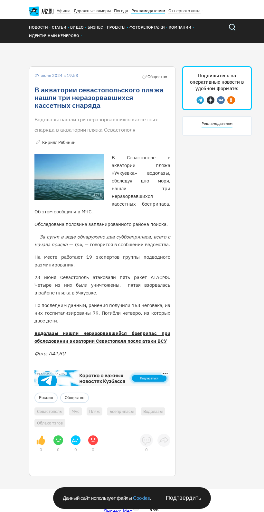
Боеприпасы (121, 411)
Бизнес (95, 27)
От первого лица (184, 11)
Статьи (59, 27)
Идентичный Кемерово (54, 35)
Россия (46, 397)
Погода (121, 11)
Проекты (116, 27)
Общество (74, 397)
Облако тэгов (50, 423)
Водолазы (153, 411)
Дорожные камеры (92, 11)
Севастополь (49, 411)
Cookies (141, 498)
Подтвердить (183, 498)
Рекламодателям (148, 11)
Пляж (94, 411)
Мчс (75, 411)
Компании (180, 27)
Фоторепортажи (147, 27)
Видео (77, 27)
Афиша (64, 11)
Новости (38, 27)
